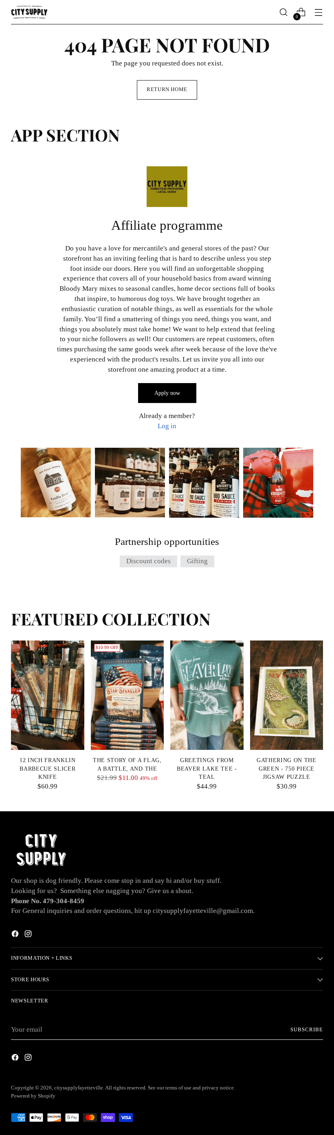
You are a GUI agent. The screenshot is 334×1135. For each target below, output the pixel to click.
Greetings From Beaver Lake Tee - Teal (207, 768)
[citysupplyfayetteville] (29, 12)
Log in (167, 426)
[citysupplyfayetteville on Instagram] (29, 935)
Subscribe (306, 1030)
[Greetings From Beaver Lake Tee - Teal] (207, 695)
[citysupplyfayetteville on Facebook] (16, 935)
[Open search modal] (283, 12)
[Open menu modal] (318, 12)
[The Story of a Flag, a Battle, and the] (127, 695)
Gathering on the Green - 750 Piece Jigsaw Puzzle (286, 768)
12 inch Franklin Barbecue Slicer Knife (48, 768)
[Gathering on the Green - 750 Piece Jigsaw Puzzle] (286, 695)
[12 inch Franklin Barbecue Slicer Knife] (47, 695)
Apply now (167, 393)
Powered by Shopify (33, 1096)
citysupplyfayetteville (78, 1088)
